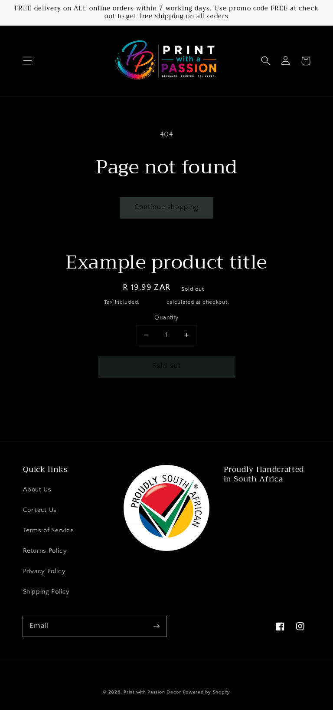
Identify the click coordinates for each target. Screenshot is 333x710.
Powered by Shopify (206, 692)
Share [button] (55, 405)
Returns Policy (45, 550)
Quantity (166, 317)
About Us (37, 489)
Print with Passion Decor (152, 692)
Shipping (153, 302)
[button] (27, 61)
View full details (260, 405)
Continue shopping (166, 207)
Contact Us (40, 510)
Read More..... (247, 499)
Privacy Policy (44, 571)
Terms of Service (48, 530)
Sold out (166, 366)
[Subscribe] (156, 626)
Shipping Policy (46, 591)
